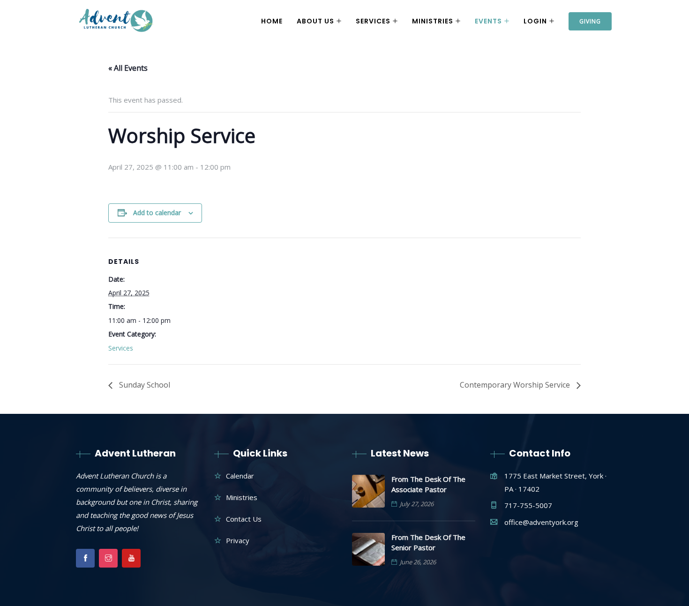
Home (272, 21)
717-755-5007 (528, 505)
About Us (315, 21)
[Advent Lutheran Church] (116, 21)
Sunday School (143, 385)
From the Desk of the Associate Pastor (428, 484)
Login (535, 21)
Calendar (240, 475)
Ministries (432, 21)
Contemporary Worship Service (516, 385)
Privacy (237, 540)
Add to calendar (157, 212)
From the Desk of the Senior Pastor (428, 542)
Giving (590, 21)
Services (373, 21)
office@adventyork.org (541, 522)
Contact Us (244, 519)
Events (488, 21)
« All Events (128, 68)
